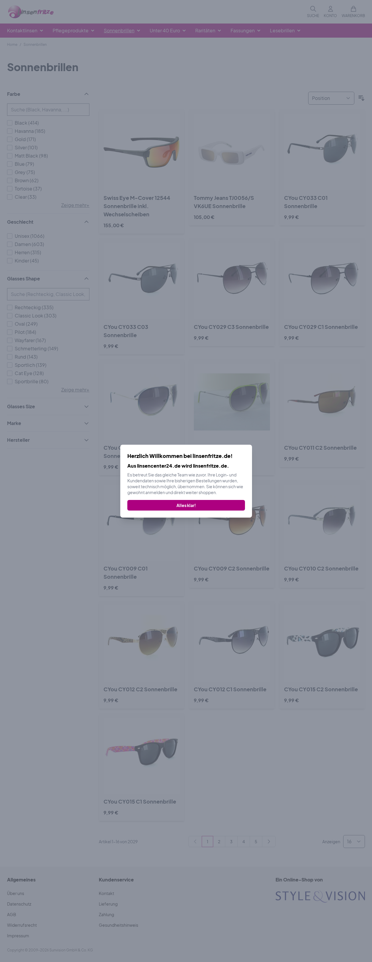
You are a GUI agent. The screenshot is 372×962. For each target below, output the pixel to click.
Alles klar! (186, 505)
